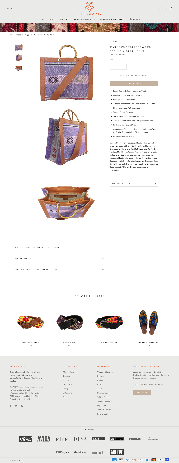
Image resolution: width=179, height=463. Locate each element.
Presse (100, 380)
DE (11, 8)
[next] (171, 324)
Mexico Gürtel (30, 342)
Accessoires (67, 384)
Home (42, 19)
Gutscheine (67, 393)
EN (8, 8)
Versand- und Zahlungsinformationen (36, 270)
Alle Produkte (68, 372)
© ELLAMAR (15, 460)
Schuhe (66, 380)
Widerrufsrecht (24, 258)
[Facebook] (122, 174)
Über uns (135, 19)
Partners (100, 376)
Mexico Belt (70, 342)
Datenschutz (102, 393)
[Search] (166, 8)
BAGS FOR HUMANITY (84, 19)
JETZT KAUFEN (134, 83)
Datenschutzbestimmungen (144, 378)
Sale (52, 19)
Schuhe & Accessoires (112, 19)
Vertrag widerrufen (105, 372)
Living (65, 389)
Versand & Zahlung (105, 401)
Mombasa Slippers (148, 342)
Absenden (142, 393)
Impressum (101, 405)
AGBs (99, 389)
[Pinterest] (129, 174)
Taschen (64, 19)
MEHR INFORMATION (121, 184)
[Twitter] (126, 174)
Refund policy (102, 414)
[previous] (7, 324)
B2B (99, 384)
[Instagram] (16, 405)
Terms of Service (104, 409)
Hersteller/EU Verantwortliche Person (37, 248)
